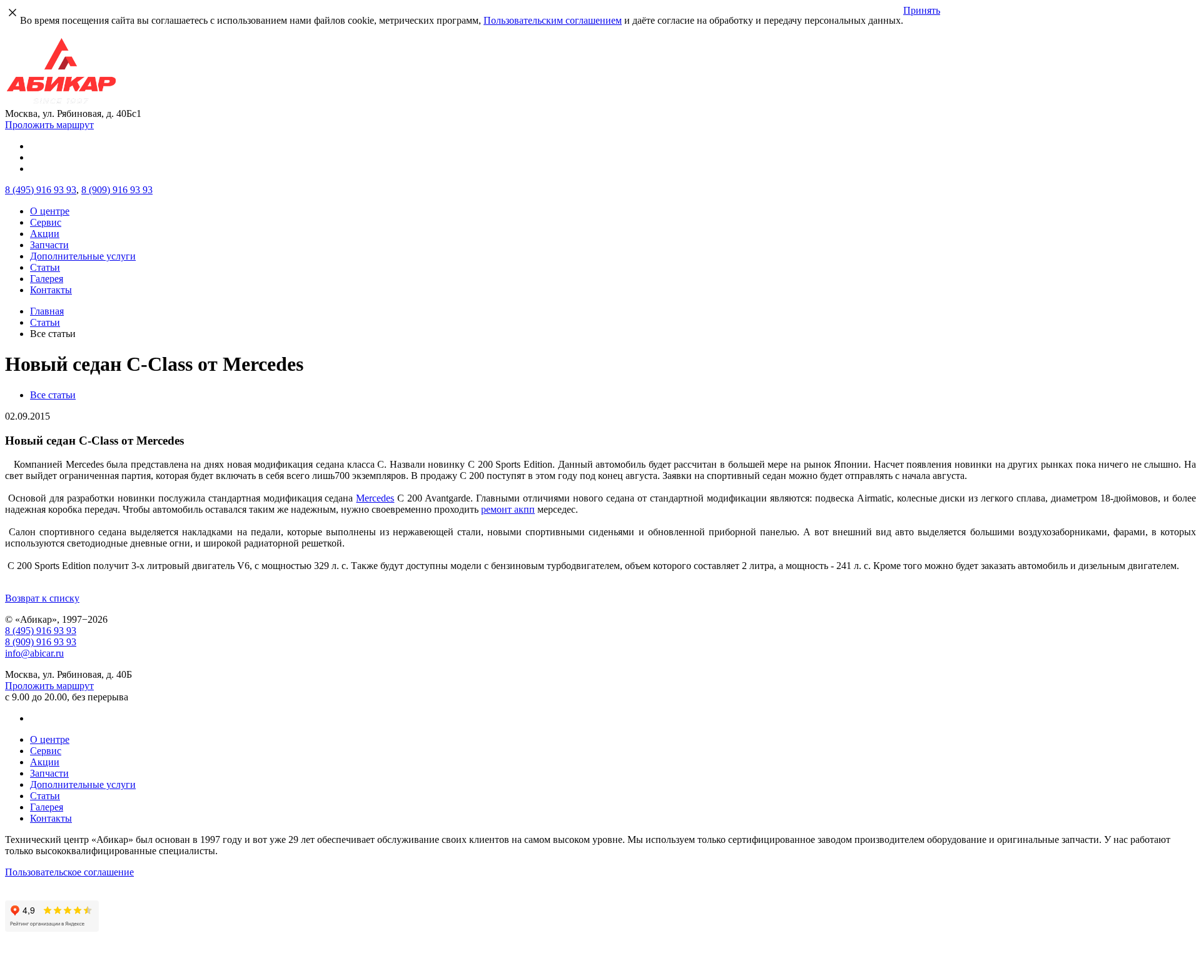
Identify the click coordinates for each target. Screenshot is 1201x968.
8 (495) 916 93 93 (40, 630)
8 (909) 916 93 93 (40, 642)
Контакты (51, 290)
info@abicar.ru (34, 653)
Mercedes (375, 498)
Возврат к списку (42, 598)
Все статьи (53, 395)
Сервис (45, 222)
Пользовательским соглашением (553, 20)
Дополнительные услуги (83, 256)
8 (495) (40, 189)
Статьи (45, 267)
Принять (921, 10)
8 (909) (117, 189)
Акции (44, 233)
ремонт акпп (508, 509)
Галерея (46, 278)
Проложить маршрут (49, 124)
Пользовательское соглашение (69, 872)
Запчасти (49, 244)
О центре (49, 211)
